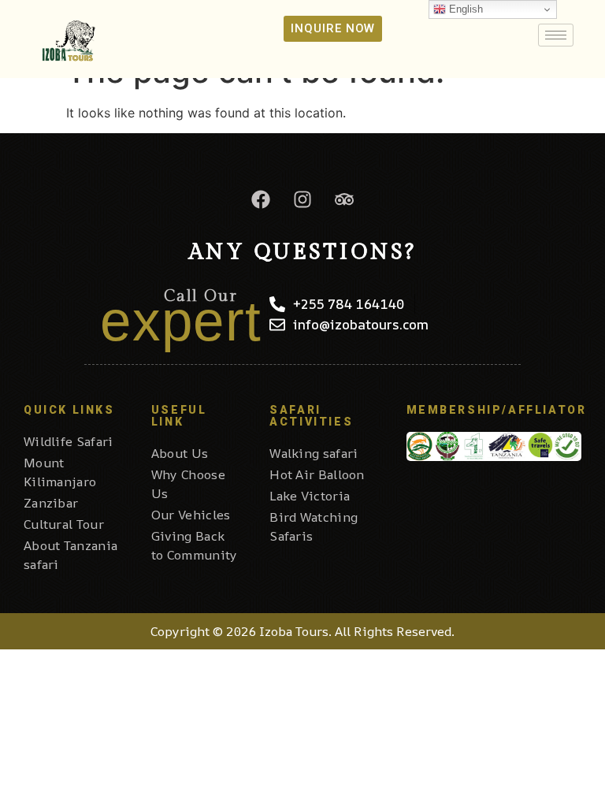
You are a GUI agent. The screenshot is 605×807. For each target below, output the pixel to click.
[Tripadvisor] (344, 199)
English (464, 9)
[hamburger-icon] (555, 35)
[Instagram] (302, 199)
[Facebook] (261, 199)
